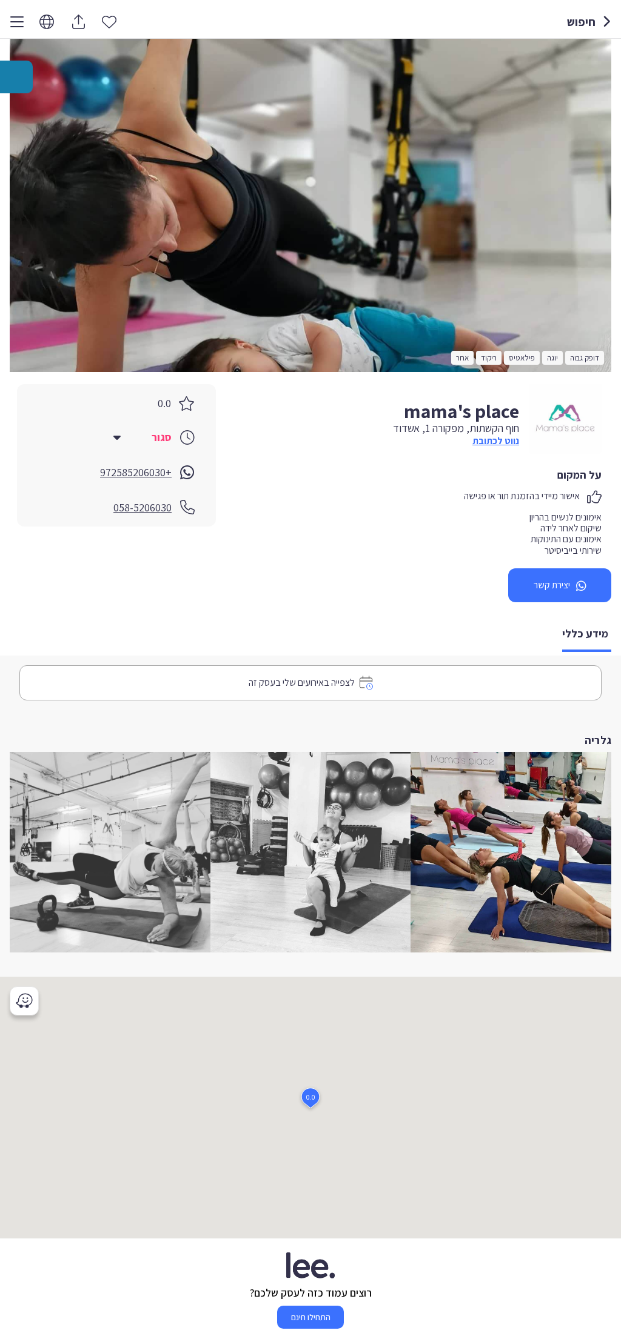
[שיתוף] (78, 22)
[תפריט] (17, 22)
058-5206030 (142, 507)
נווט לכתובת (495, 441)
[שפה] (47, 22)
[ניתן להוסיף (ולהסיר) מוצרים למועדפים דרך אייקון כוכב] (109, 21)
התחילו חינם (311, 1317)
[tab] (586, 634)
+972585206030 (136, 472)
